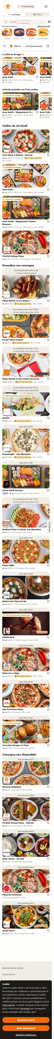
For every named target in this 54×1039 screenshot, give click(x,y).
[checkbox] (7, 34)
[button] (6, 6)
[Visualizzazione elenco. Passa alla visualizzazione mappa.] (49, 22)
